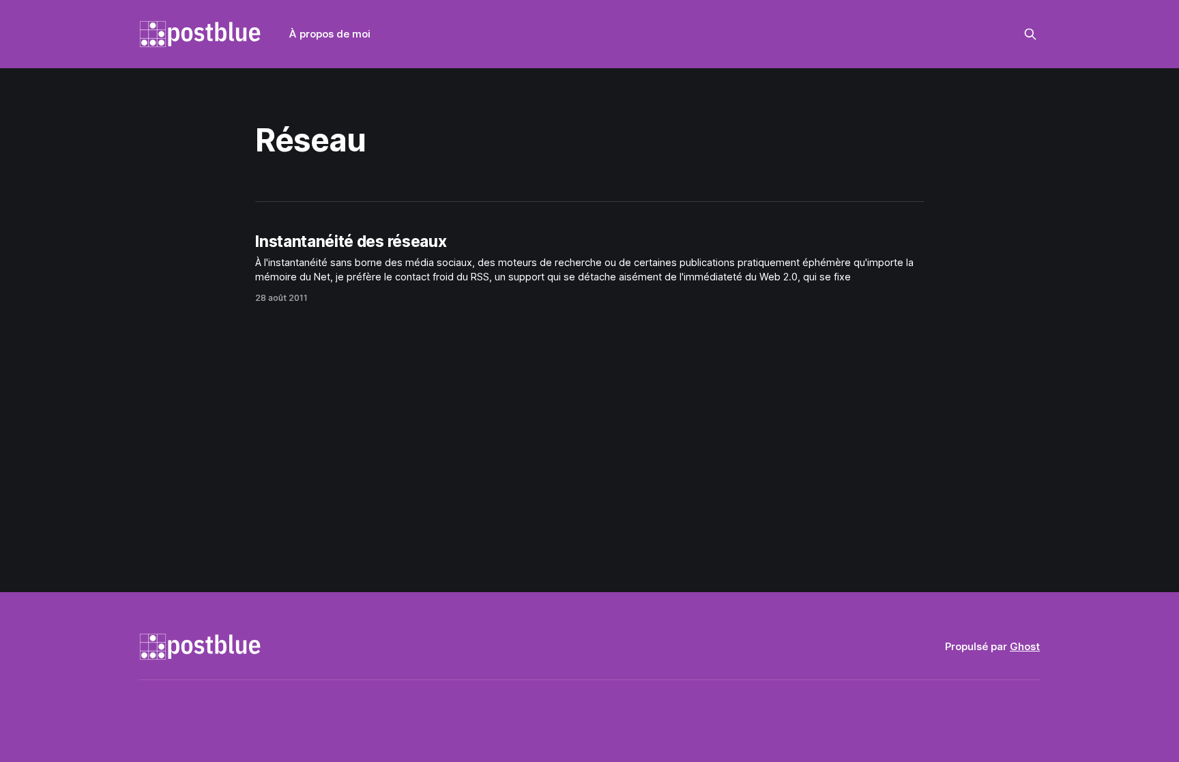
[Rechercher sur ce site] (1030, 34)
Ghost (1025, 646)
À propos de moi (329, 33)
